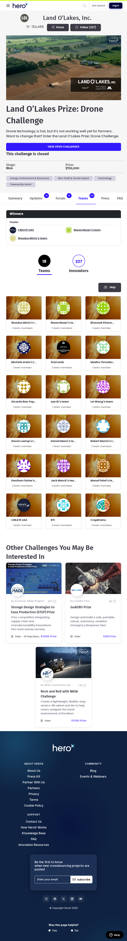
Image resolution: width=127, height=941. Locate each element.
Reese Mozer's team (87, 230)
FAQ (120, 198)
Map (112, 287)
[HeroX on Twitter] (63, 899)
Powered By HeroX (20, 184)
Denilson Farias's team (26, 480)
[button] (8, 5)
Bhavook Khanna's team (105, 322)
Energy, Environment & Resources (29, 178)
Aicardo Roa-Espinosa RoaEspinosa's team (26, 401)
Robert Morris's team (104, 441)
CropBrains (98, 520)
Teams (85, 197)
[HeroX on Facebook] (55, 899)
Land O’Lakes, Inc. (67, 18)
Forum (63, 197)
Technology (105, 178)
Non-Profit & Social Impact (73, 178)
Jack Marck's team (64, 480)
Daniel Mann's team (64, 441)
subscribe (83, 879)
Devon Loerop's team (25, 441)
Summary (15, 198)
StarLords (57, 362)
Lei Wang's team (101, 401)
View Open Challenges (63, 146)
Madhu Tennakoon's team (105, 362)
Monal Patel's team (103, 480)
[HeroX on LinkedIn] (72, 899)
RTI (53, 520)
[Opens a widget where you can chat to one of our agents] (115, 935)
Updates (38, 197)
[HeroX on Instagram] (46, 899)
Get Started (98, 5)
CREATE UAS (26, 230)
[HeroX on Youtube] (80, 899)
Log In (115, 5)
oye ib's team (60, 401)
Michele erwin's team (26, 362)
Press (105, 198)
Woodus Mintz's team (32, 238)
